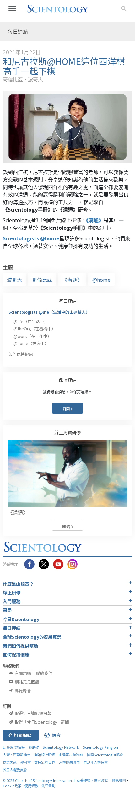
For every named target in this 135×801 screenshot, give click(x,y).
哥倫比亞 (42, 279)
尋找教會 (22, 691)
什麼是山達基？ (18, 583)
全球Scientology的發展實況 (32, 636)
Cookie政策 (12, 785)
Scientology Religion (100, 747)
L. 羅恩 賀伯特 (14, 747)
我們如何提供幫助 (20, 645)
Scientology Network (61, 747)
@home (101, 279)
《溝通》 (95, 220)
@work (32, 336)
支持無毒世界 (44, 762)
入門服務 (11, 601)
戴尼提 (34, 747)
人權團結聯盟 (69, 762)
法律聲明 (48, 785)
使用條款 (31, 785)
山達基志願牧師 (71, 754)
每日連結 (67, 300)
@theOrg (35, 329)
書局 (7, 610)
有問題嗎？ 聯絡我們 (33, 673)
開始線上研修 (44, 754)
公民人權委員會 (15, 769)
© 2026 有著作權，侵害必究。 (57, 780)
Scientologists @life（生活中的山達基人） (49, 312)
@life (31, 321)
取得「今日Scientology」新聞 (41, 722)
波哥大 (14, 279)
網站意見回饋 (26, 682)
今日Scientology (21, 619)
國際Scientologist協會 (105, 754)
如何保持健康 (20, 354)
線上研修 (11, 592)
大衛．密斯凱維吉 (16, 754)
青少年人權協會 (96, 762)
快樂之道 (10, 762)
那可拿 (26, 762)
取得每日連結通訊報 (32, 713)
